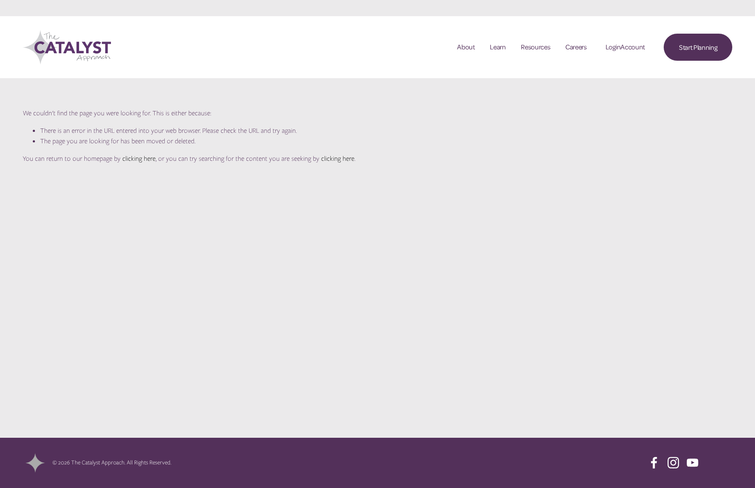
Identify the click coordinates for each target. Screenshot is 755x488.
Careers (576, 46)
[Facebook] (654, 463)
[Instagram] (673, 463)
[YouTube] (692, 463)
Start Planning (698, 47)
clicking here (139, 158)
